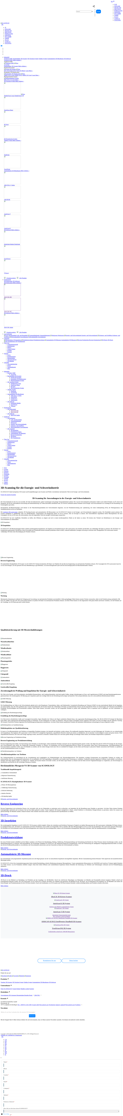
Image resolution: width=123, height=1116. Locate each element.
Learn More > (29, 70)
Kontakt (98, 11)
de (6, 1044)
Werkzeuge (14, 422)
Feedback (78, 1005)
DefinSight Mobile (16, 403)
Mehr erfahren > (17, 60)
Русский (117, 13)
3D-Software (67, 58)
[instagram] (27, 976)
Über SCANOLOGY (6, 989)
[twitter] (9, 976)
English (117, 6)
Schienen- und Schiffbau (17, 425)
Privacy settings (6, 1114)
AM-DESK (14, 397)
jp (5, 1050)
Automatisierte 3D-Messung (18, 433)
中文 (115, 4)
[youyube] (15, 976)
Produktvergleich (11, 278)
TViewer (13, 406)
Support (6, 353)
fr (6, 1042)
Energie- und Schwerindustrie (18, 424)
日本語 (116, 15)
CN (6, 1039)
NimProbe (13, 391)
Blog (8, 368)
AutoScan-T (14, 398)
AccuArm (13, 374)
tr (6, 1053)
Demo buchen (73, 960)
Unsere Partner (11, 349)
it (5, 1054)
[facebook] (4, 976)
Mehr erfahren (4, 814)
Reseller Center (106, 11)
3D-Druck (13, 436)
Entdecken (7, 416)
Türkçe (117, 18)
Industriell (6, 57)
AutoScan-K (14, 400)
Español (117, 12)
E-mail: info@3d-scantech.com (40, 1005)
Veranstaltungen (11, 367)
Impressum (19, 1035)
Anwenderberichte (12, 364)
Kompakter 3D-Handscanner (18, 379)
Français (117, 7)
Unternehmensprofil (12, 344)
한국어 (116, 17)
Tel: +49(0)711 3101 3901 (25, 1005)
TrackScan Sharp (15, 385)
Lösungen (6, 338)
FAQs (9, 355)
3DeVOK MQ (14, 410)
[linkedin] (21, 976)
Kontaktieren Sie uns (49, 960)
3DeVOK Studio (15, 415)
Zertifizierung (11, 346)
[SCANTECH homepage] (5, 23)
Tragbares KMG (8, 58)
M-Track (13, 386)
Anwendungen (8, 334)
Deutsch (117, 9)
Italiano (117, 20)
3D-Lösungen (11, 428)
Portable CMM (11, 373)
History (9, 347)
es (5, 1047)
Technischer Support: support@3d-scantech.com (62, 1005)
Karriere (9, 352)
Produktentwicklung (16, 432)
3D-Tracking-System (32, 58)
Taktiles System (43, 58)
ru (6, 1048)
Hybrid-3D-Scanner (16, 377)
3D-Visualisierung (15, 438)
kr (6, 1051)
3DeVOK (37, 995)
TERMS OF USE (5, 1035)
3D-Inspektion (14, 430)
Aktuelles (6, 362)
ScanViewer (14, 404)
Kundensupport (11, 356)
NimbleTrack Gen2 (16, 383)
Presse (9, 365)
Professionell (7, 279)
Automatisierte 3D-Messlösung (55, 58)
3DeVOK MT (14, 412)
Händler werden (25, 989)
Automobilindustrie (16, 421)
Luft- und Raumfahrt (16, 419)
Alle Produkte (23, 278)
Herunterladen (11, 358)
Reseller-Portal (28, 995)
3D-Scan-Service (11, 359)
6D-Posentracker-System (17, 388)
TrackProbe (14, 392)
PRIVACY (13, 1035)
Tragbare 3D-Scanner (6, 982)
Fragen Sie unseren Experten (8, 494)
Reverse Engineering (16, 435)
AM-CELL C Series (16, 395)
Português (118, 10)
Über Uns (6, 343)
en (6, 1041)
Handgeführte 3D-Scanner (20, 58)
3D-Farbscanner (8, 281)
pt (5, 1045)
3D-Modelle (10, 361)
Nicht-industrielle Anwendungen (19, 427)
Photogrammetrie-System (17, 380)
